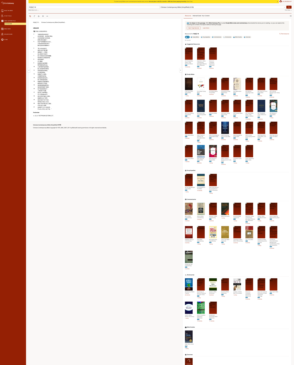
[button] (285, 1)
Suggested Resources (193, 44)
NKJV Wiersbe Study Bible (200, 159)
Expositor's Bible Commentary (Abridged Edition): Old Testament (202, 63)
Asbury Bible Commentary (200, 217)
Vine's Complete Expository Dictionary (201, 316)
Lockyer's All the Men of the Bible (237, 292)
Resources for (192, 34)
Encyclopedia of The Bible (201, 188)
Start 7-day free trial (193, 28)
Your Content (206, 16)
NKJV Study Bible (189, 158)
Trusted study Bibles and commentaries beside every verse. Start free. (153, 1)
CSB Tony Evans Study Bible (189, 92)
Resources (188, 16)
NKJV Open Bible (274, 292)
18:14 (36, 115)
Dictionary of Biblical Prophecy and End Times (201, 293)
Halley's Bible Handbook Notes (262, 217)
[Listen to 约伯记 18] (47, 16)
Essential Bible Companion (237, 217)
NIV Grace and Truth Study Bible (201, 114)
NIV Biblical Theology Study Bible (249, 93)
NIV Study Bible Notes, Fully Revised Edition (189, 62)
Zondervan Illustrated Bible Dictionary (213, 316)
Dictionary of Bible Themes (189, 292)
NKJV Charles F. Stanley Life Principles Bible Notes (201, 137)
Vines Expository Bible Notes (249, 159)
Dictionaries (190, 275)
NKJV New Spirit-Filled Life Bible (274, 136)
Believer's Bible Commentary (213, 217)
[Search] (289, 7)
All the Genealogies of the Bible (190, 188)
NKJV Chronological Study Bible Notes (214, 136)
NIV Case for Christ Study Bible (262, 92)
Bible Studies (191, 327)
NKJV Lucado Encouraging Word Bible (250, 137)
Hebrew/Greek (197, 16)
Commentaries (191, 199)
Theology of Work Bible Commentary (238, 240)
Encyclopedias (191, 170)
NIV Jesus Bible (213, 113)
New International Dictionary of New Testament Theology (262, 294)
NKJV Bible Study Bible (189, 344)
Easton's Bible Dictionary (212, 292)
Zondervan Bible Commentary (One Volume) (262, 241)
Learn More (206, 28)
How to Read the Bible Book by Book (274, 217)
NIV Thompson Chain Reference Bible (262, 115)
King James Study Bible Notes (225, 92)
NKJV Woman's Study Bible (213, 159)
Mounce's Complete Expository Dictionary (211, 63)
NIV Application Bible (237, 92)
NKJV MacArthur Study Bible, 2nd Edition (262, 137)
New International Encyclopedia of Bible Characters (214, 189)
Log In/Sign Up (287, 1)
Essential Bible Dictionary (225, 292)
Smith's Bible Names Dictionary (189, 315)
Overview (190, 354)
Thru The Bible (249, 239)
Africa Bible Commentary (188, 217)
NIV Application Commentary (213, 240)
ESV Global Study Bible (201, 92)
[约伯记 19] (180, 70)
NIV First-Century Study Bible (189, 114)
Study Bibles (190, 74)
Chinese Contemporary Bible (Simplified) (45, 125)
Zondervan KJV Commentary (188, 265)
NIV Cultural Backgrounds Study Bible (275, 93)
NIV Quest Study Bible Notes (225, 114)
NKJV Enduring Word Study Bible (225, 136)
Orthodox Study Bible (237, 159)
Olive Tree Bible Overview (225, 240)
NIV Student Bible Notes (237, 114)
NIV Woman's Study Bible (273, 114)
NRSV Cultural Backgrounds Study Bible (226, 160)
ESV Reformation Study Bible (213, 92)
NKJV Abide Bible (189, 135)
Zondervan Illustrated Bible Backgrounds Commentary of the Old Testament (275, 242)
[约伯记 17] (29, 70)
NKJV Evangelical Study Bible (237, 136)
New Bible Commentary (200, 240)
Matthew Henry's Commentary (189, 240)
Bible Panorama (225, 216)
